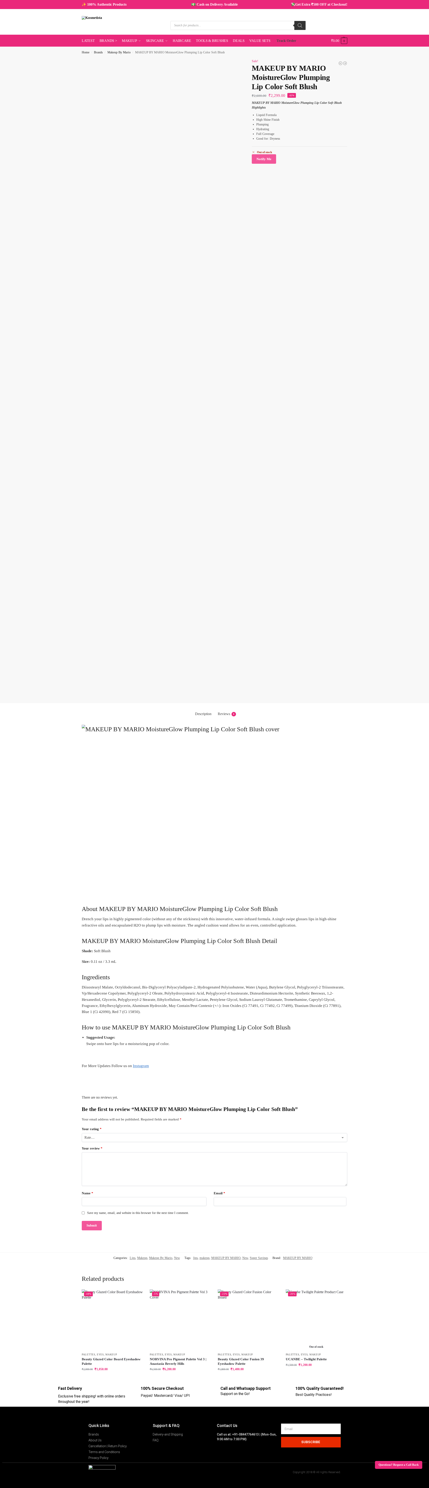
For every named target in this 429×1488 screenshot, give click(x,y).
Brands (98, 52)
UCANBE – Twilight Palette (306, 1359)
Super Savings (259, 1258)
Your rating (92, 1129)
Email (219, 1193)
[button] (339, 41)
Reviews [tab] (226, 714)
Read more (316, 1374)
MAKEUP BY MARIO (226, 1258)
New (177, 1258)
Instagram (141, 1066)
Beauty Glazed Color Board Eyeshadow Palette (111, 1361)
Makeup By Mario (119, 52)
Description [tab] (203, 714)
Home (85, 52)
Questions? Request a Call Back (399, 1464)
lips (195, 1258)
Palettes (88, 1354)
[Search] (300, 25)
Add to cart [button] (112, 1378)
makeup (204, 1258)
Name (87, 1193)
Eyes (100, 1354)
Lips (132, 1258)
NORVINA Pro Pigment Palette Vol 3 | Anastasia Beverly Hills (178, 1361)
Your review (92, 1148)
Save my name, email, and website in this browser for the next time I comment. (138, 1213)
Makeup (142, 1258)
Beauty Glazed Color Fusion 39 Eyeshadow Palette (241, 1361)
